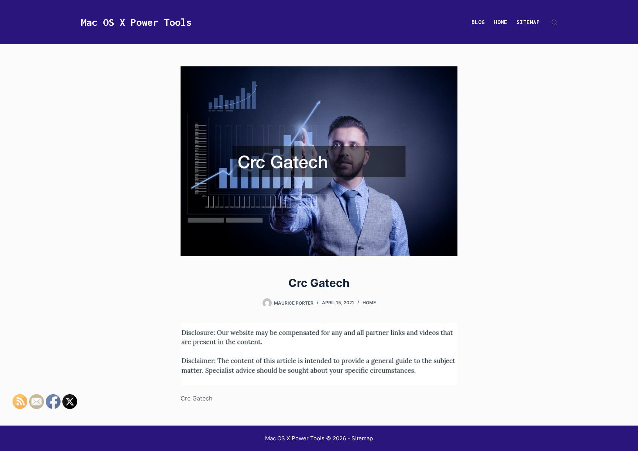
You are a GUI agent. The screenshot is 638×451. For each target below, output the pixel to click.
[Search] (554, 22)
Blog (478, 22)
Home (500, 22)
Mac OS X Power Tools (136, 22)
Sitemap (528, 22)
